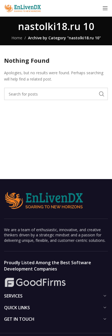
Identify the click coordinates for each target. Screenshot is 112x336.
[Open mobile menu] (105, 8)
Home (16, 37)
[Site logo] (23, 7)
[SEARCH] (101, 94)
